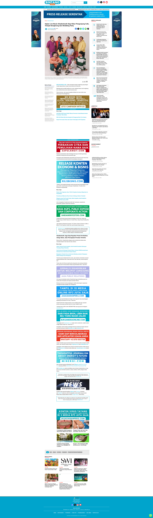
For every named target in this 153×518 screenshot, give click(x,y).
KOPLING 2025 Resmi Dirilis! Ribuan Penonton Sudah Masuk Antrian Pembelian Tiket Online (99, 158)
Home (45, 7)
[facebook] (72, 505)
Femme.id (82, 509)
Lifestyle (85, 7)
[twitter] (75, 505)
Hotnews (61, 7)
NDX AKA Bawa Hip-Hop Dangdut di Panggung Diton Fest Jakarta (71, 117)
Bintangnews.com (66, 509)
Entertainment (55, 7)
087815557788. (80, 399)
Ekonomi (74, 7)
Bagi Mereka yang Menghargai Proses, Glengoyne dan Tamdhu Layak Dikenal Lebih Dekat (100, 126)
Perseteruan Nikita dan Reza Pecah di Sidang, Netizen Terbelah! (70, 195)
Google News (75, 394)
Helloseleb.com (87, 509)
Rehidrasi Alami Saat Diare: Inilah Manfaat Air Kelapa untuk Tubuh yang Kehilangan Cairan (100, 138)
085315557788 (69, 365)
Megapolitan (79, 7)
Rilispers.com (77, 364)
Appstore (60, 393)
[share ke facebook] (76, 29)
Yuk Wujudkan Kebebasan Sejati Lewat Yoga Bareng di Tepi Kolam (102, 40)
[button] (83, 82)
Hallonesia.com (72, 509)
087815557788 (76, 365)
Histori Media (61, 512)
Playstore (78, 391)
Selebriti (49, 7)
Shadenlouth (64, 452)
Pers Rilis (90, 7)
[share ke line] (86, 29)
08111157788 (83, 365)
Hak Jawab (89, 512)
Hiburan (54, 452)
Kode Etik (74, 512)
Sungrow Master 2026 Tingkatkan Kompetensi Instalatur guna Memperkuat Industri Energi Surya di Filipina (102, 47)
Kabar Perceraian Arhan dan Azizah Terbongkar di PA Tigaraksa (70, 119)
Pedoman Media (81, 512)
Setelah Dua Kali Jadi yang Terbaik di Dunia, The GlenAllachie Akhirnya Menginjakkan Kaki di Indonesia (101, 26)
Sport (94, 7)
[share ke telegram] (83, 29)
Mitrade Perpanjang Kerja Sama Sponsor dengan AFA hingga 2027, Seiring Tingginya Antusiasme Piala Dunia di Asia (102, 34)
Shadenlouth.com (67, 322)
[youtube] (80, 505)
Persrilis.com (61, 368)
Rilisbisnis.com (61, 228)
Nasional (66, 7)
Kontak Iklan (95, 512)
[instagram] (78, 505)
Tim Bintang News (51, 28)
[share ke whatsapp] (81, 29)
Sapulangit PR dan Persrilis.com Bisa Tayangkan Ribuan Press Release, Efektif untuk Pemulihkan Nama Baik (91, 9)
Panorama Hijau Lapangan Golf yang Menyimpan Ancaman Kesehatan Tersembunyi (56, 9)
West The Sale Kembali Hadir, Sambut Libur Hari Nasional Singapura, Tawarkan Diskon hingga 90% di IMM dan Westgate (102, 80)
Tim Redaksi (67, 512)
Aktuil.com (78, 509)
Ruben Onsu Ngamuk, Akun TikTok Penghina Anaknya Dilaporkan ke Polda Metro (100, 175)
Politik (70, 7)
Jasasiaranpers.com (81, 348)
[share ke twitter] (78, 29)
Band (51, 452)
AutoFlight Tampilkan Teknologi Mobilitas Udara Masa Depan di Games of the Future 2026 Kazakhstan (102, 63)
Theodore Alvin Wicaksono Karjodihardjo (75, 452)
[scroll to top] (147, 516)
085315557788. (78, 376)
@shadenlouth (59, 308)
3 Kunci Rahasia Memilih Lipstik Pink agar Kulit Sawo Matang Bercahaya (99, 132)
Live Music (59, 452)
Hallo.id (72, 391)
